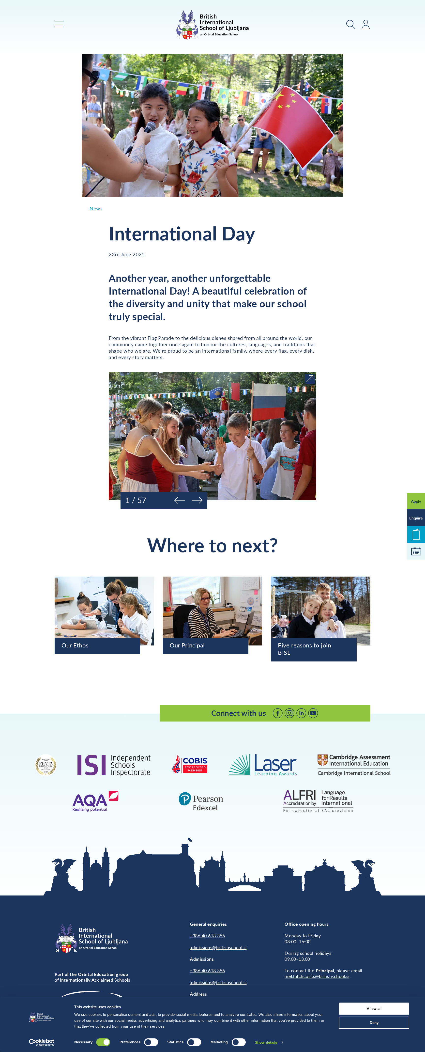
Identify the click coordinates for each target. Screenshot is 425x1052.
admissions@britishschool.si (218, 947)
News (96, 208)
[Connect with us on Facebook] (278, 713)
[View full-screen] (310, 379)
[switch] (151, 1042)
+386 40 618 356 (207, 935)
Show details (266, 1042)
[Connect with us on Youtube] (313, 713)
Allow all (374, 1008)
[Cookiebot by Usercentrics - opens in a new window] (41, 1042)
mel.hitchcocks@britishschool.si (317, 976)
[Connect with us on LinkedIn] (301, 713)
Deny (374, 1023)
